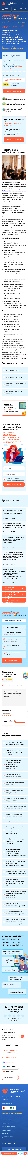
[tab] (2, 685)
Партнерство (6, 1130)
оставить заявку (9, 1153)
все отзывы (20, 726)
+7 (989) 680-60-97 (25, 1153)
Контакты (5, 1133)
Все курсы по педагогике (9, 588)
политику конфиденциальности (15, 480)
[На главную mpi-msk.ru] (9, 2)
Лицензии (5, 1123)
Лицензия (9, 108)
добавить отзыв (8, 726)
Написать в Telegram (11, 1066)
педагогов (23, 191)
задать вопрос (8, 1077)
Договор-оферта (7, 1137)
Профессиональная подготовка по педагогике (12, 594)
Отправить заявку (13, 91)
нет (22, 721)
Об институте (6, 1120)
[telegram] (18, 1153)
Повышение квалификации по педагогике (11, 600)
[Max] (21, 1153)
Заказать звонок (10, 1071)
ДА (17, 721)
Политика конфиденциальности (12, 1113)
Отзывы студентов (8, 1127)
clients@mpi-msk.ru (9, 1058)
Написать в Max (10, 1062)
